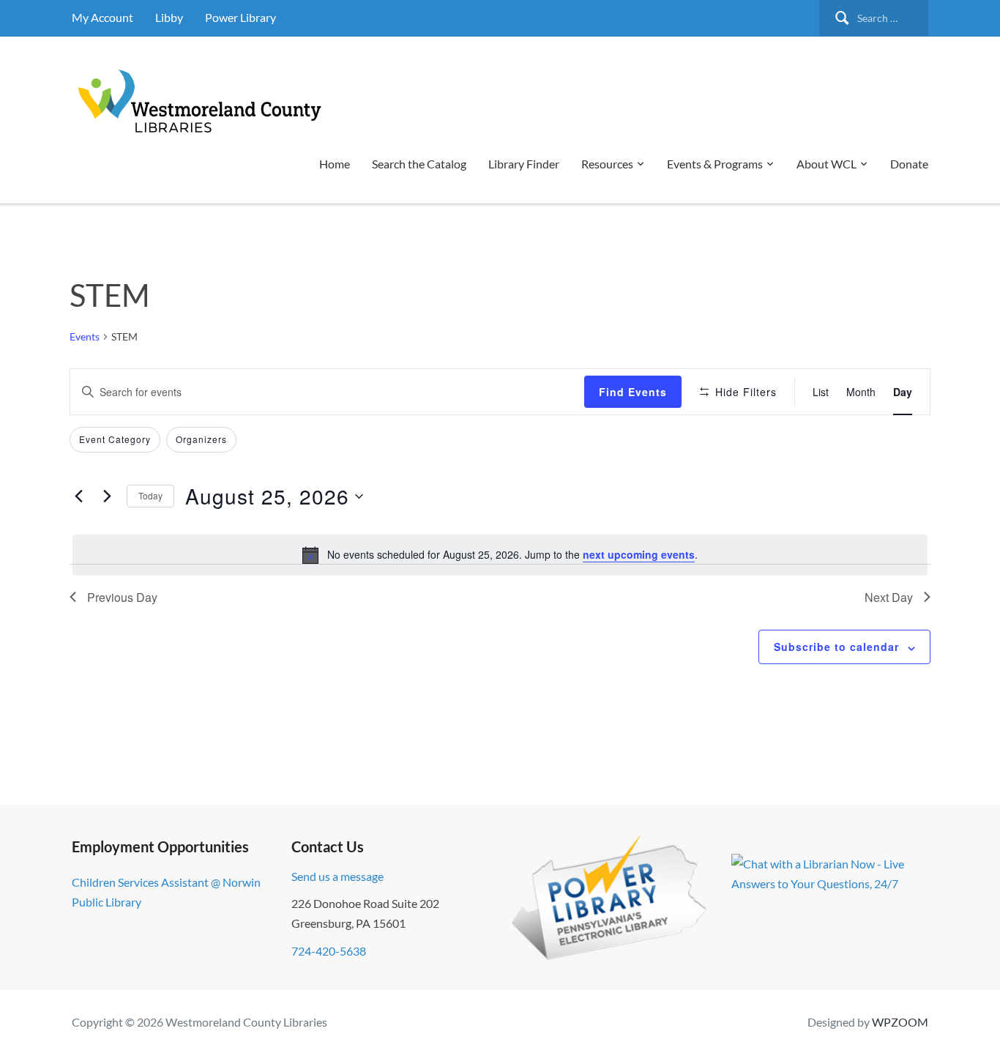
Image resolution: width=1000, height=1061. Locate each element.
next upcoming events (639, 554)
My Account (102, 17)
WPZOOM (900, 1022)
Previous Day (122, 597)
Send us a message (337, 876)
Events (85, 336)
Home (334, 164)
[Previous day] (78, 496)
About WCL (826, 164)
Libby (169, 17)
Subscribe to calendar (836, 646)
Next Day (889, 597)
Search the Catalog (419, 164)
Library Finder (523, 164)
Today (150, 495)
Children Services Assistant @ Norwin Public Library (166, 892)
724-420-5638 (328, 951)
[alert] (500, 555)
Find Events (633, 391)
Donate (909, 164)
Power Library (240, 17)
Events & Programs (715, 164)
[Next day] (107, 496)
